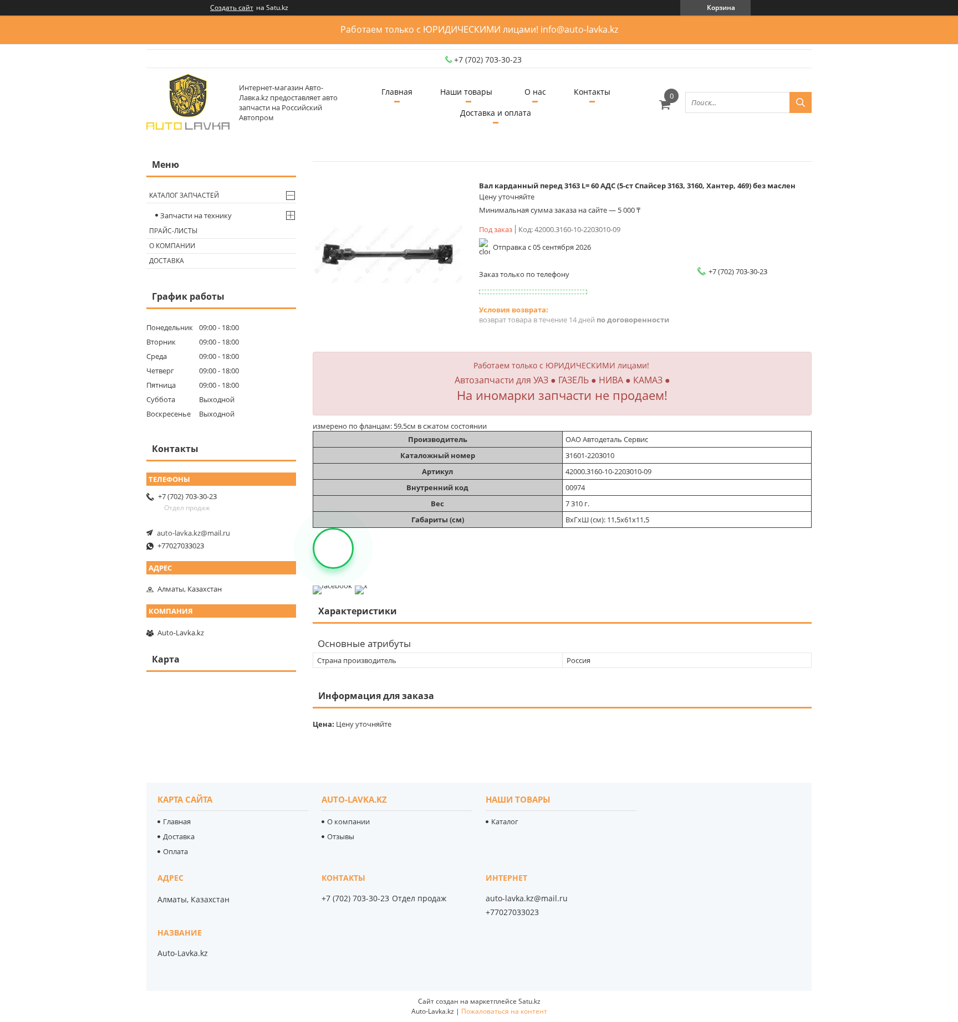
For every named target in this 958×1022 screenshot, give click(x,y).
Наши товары (466, 91)
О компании (172, 245)
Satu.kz (529, 1001)
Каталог (504, 821)
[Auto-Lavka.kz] (188, 102)
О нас (535, 91)
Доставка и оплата (495, 112)
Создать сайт (231, 8)
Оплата (175, 851)
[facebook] (332, 585)
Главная (396, 91)
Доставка (166, 260)
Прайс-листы (173, 230)
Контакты (592, 91)
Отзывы (340, 836)
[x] (361, 585)
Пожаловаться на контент (504, 1011)
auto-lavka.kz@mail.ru (193, 532)
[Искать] (800, 102)
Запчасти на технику (196, 215)
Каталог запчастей (184, 195)
